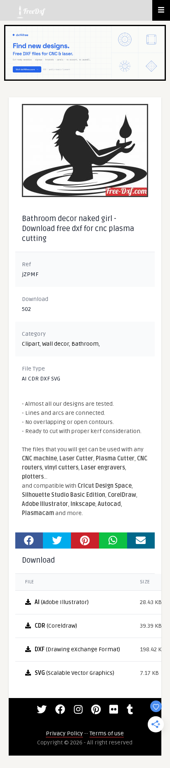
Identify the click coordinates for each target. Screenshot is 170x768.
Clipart (31, 343)
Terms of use (107, 733)
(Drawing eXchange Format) (77, 649)
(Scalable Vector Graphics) (74, 673)
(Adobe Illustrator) (62, 602)
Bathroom (85, 343)
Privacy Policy (64, 733)
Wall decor (55, 343)
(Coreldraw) (56, 625)
